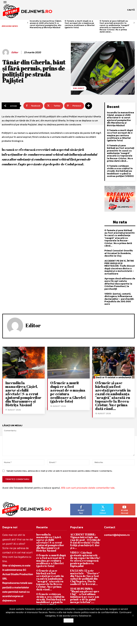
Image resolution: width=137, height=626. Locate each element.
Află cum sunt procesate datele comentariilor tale (87, 487)
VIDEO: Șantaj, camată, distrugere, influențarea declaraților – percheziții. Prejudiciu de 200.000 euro (119, 299)
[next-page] (134, 23)
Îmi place (81, 505)
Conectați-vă (102, 505)
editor (14, 52)
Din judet (78, 88)
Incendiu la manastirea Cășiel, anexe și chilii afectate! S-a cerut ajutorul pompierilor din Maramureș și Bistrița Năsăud (46, 24)
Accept (68, 620)
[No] (132, 615)
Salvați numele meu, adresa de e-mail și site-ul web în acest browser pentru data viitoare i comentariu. (59, 470)
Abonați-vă (124, 505)
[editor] (6, 52)
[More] (88, 105)
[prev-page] (28, 23)
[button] (131, 10)
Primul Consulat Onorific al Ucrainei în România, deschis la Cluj (118, 253)
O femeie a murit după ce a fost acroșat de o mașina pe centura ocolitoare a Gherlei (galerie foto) (80, 24)
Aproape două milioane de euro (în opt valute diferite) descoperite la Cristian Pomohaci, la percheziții (119, 284)
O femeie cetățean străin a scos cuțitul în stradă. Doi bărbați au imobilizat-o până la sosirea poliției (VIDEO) (120, 171)
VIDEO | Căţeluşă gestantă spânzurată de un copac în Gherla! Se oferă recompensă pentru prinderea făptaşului (85, 559)
